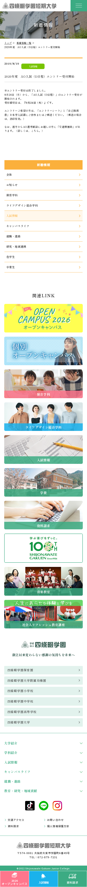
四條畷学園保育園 (20, 670)
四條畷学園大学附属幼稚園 (26, 680)
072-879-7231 (47, 857)
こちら (35, 130)
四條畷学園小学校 (20, 691)
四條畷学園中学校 (20, 701)
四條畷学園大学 (18, 722)
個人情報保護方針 (58, 826)
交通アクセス (16, 820)
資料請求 (72, 882)
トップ (8, 42)
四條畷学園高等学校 (22, 712)
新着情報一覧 (24, 42)
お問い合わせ (55, 820)
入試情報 (44, 882)
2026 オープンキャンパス (14, 882)
